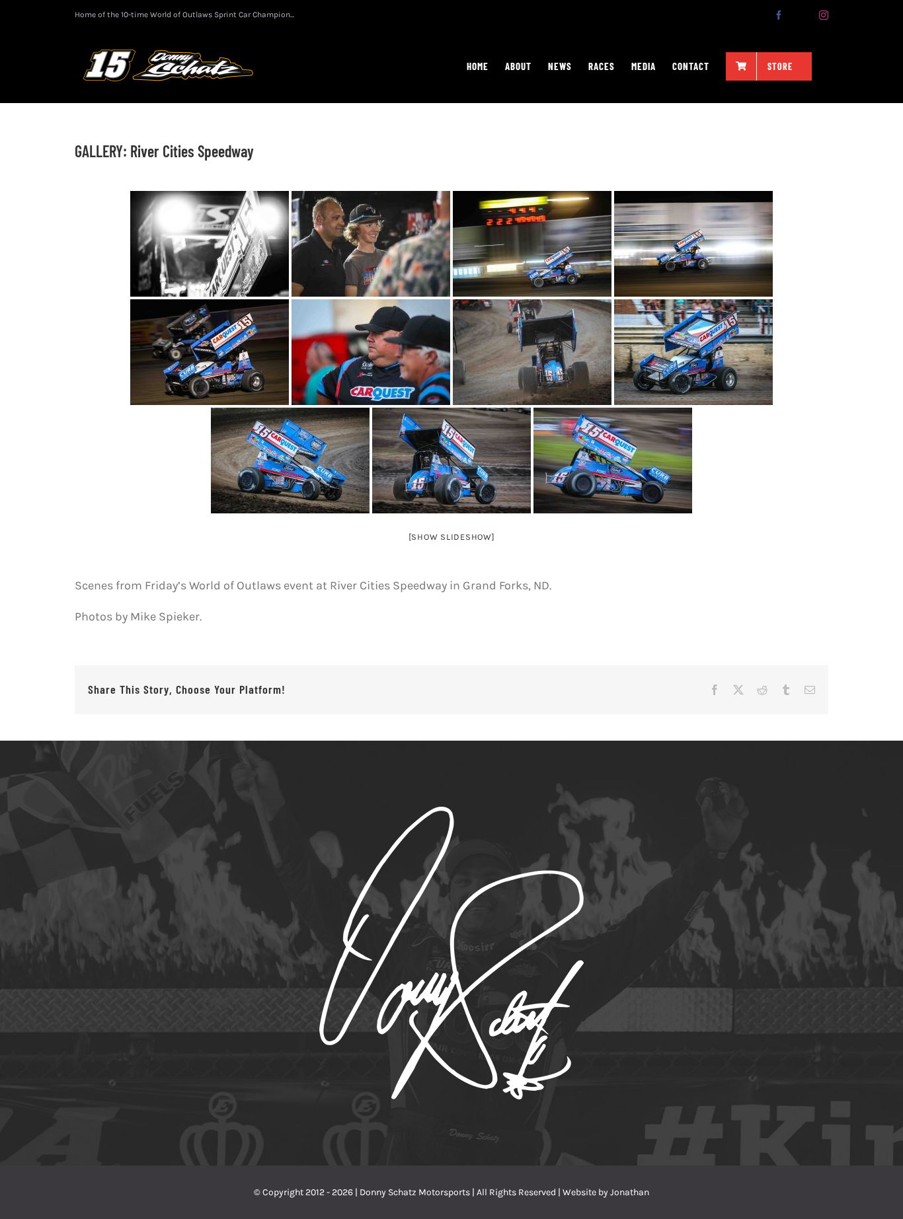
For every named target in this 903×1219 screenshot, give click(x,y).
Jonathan (629, 1192)
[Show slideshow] (452, 537)
